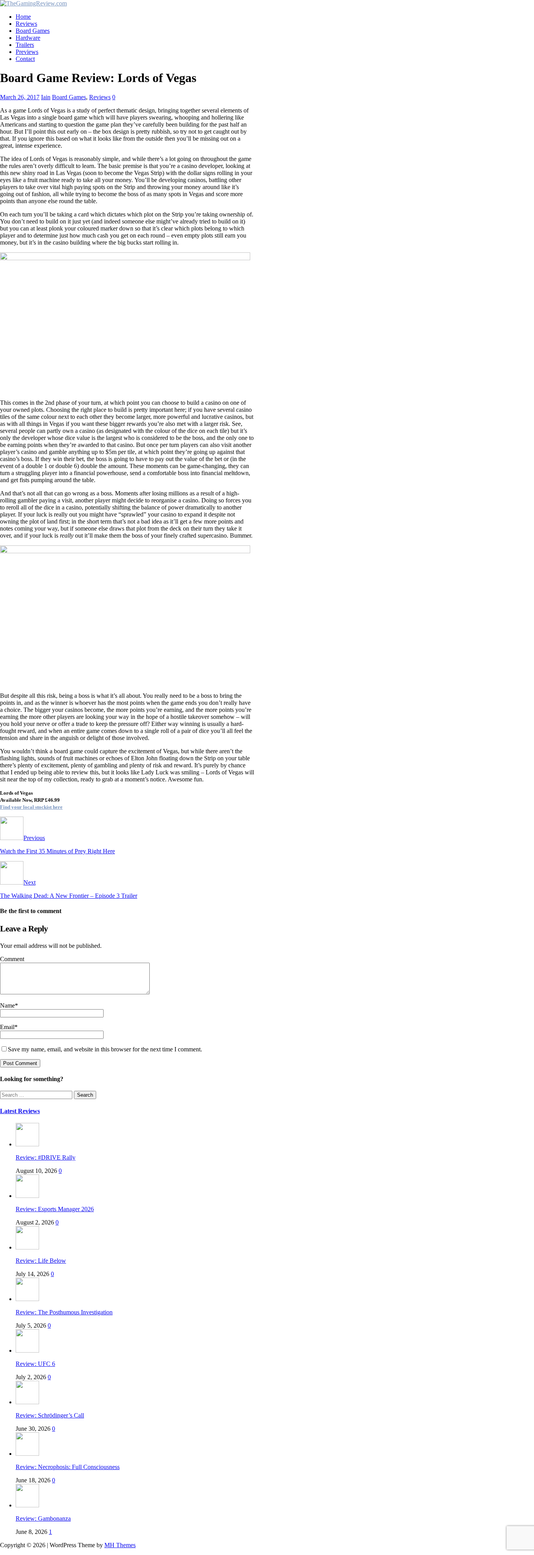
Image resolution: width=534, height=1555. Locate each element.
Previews (27, 51)
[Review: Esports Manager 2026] (27, 1195)
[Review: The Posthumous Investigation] (27, 1299)
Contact (25, 58)
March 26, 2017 (19, 97)
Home (23, 16)
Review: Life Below (41, 1260)
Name (7, 1005)
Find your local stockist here (31, 807)
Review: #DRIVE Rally (45, 1157)
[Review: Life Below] (27, 1247)
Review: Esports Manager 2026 (55, 1209)
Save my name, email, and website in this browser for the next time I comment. (105, 1049)
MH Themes (120, 1545)
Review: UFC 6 (35, 1363)
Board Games (33, 30)
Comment (12, 959)
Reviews (26, 23)
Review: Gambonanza (43, 1518)
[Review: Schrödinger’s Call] (27, 1402)
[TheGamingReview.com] (33, 3)
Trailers (25, 44)
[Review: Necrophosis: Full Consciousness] (27, 1453)
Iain (45, 97)
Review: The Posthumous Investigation (64, 1312)
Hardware (28, 37)
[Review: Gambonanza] (27, 1505)
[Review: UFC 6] (27, 1350)
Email (7, 1027)
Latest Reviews (20, 1111)
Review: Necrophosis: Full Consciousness (68, 1467)
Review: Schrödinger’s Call (50, 1415)
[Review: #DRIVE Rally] (27, 1144)
